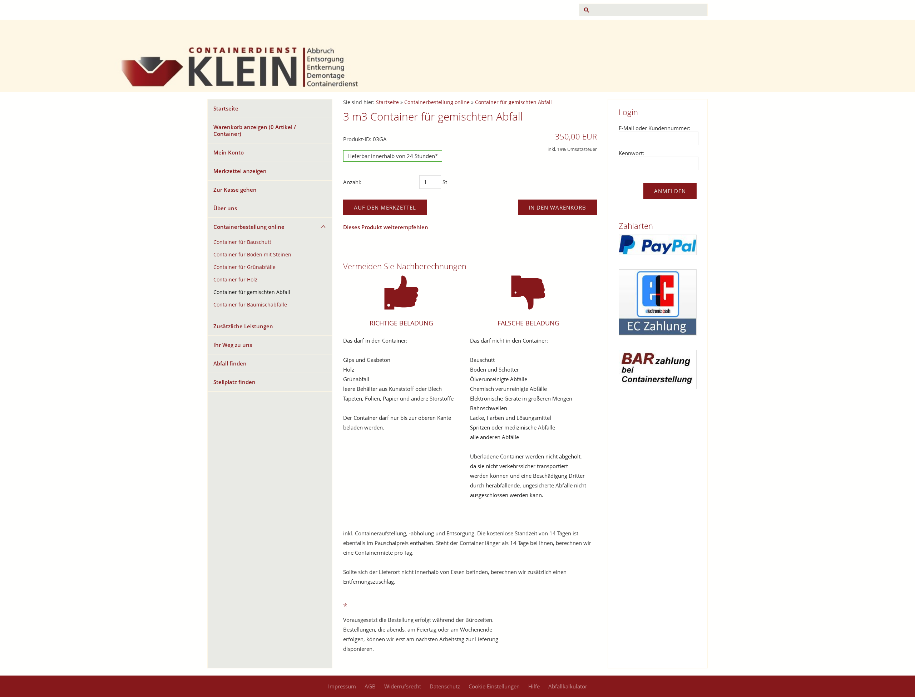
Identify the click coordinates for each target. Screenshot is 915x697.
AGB (370, 686)
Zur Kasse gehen (235, 189)
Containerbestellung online (249, 226)
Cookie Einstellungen (494, 686)
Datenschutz (445, 686)
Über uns (225, 208)
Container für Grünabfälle (244, 267)
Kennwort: (631, 153)
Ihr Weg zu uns (232, 344)
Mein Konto (228, 152)
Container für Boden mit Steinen (252, 254)
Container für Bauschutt (242, 242)
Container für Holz (235, 279)
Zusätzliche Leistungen (243, 326)
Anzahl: (352, 182)
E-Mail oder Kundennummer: (654, 128)
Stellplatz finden (234, 382)
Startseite (225, 108)
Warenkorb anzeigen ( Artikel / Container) (254, 130)
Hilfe (534, 686)
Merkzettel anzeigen (240, 171)
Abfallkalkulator (567, 686)
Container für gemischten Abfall (251, 292)
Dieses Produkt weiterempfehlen (385, 227)
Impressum (342, 686)
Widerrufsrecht (402, 686)
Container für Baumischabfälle (250, 304)
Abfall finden (230, 363)
